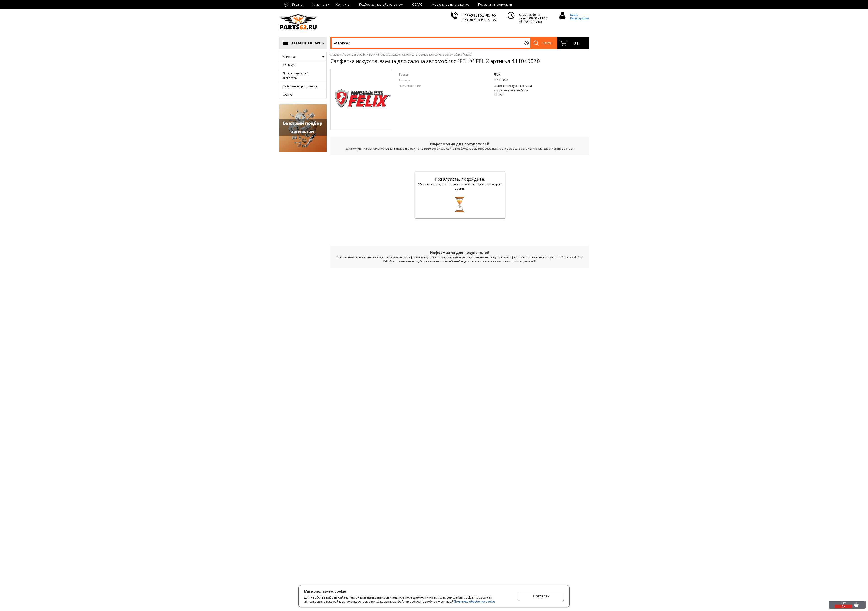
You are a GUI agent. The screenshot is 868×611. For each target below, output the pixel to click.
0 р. (577, 43)
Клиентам (319, 4)
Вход (574, 15)
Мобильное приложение (450, 4)
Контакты (343, 4)
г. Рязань (296, 4)
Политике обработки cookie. (475, 601)
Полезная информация (495, 4)
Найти (547, 43)
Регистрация (579, 18)
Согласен (541, 596)
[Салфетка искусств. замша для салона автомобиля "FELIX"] (361, 99)
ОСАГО (417, 4)
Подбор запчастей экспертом (381, 4)
